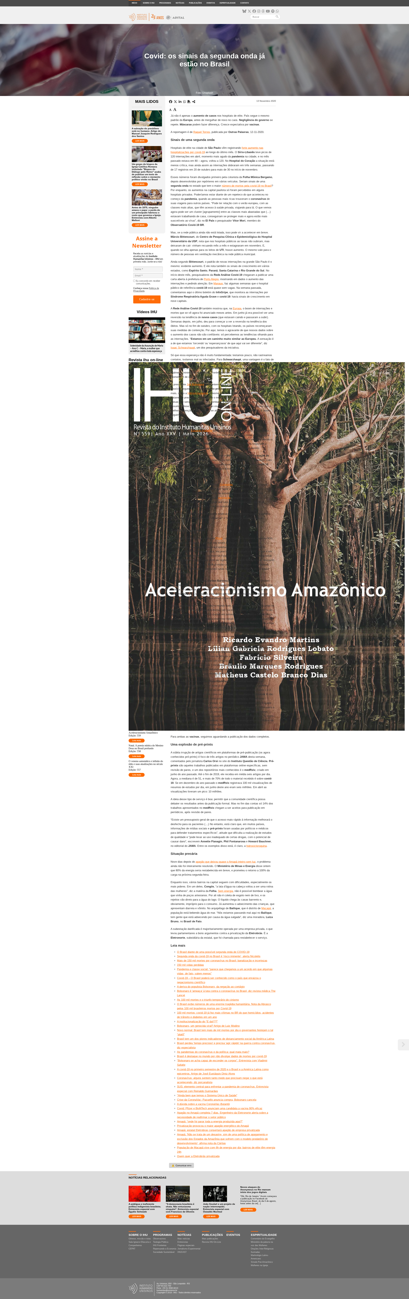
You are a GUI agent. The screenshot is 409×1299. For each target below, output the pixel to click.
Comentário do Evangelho (263, 1238)
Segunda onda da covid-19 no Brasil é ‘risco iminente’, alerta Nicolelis (218, 956)
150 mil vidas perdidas (190, 964)
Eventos (211, 3)
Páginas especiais (185, 1245)
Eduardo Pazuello (201, 430)
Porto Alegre (211, 279)
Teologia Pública (160, 1242)
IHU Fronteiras (159, 1245)
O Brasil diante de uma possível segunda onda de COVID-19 (213, 951)
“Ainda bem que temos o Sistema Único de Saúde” (207, 1095)
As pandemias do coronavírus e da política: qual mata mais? (213, 1051)
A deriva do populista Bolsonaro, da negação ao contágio (211, 986)
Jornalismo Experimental (188, 1248)
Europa (237, 308)
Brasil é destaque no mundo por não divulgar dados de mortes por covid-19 (222, 1056)
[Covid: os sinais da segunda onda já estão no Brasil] (193, 101)
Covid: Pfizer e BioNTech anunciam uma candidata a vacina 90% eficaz (219, 1108)
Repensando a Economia (164, 1248)
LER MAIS (139, 141)
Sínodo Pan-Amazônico (262, 1262)
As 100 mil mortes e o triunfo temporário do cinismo (208, 999)
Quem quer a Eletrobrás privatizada (198, 1156)
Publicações (195, 3)
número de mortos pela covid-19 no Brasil (247, 185)
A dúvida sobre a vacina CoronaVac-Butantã (203, 1104)
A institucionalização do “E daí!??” (197, 1021)
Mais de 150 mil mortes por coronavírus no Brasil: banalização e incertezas (222, 960)
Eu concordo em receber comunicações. (148, 282)
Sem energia (225, 891)
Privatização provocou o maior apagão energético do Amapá (213, 1125)
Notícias (180, 3)
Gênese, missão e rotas (140, 1238)
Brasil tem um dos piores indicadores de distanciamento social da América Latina (225, 1038)
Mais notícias (183, 1238)
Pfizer (219, 538)
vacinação (224, 497)
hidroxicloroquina (198, 393)
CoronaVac (226, 484)
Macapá (266, 908)
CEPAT (132, 1248)
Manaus (218, 283)
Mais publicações (210, 1238)
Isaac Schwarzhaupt (183, 347)
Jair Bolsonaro (195, 384)
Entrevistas (182, 1242)
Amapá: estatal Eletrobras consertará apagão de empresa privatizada (218, 1130)
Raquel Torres (201, 132)
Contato (244, 3)
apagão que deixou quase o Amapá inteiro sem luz (226, 861)
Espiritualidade (227, 3)
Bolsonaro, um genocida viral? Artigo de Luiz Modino (208, 1025)
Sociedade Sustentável (163, 1252)
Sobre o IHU (148, 3)
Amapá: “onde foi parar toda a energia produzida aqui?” (210, 1121)
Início (134, 3)
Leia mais (136, 740)
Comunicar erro (181, 1165)
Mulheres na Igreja (259, 1265)
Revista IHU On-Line (211, 1242)
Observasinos (159, 1238)
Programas (165, 3)
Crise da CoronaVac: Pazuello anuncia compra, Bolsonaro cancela (216, 1099)
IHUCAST (182, 1252)
